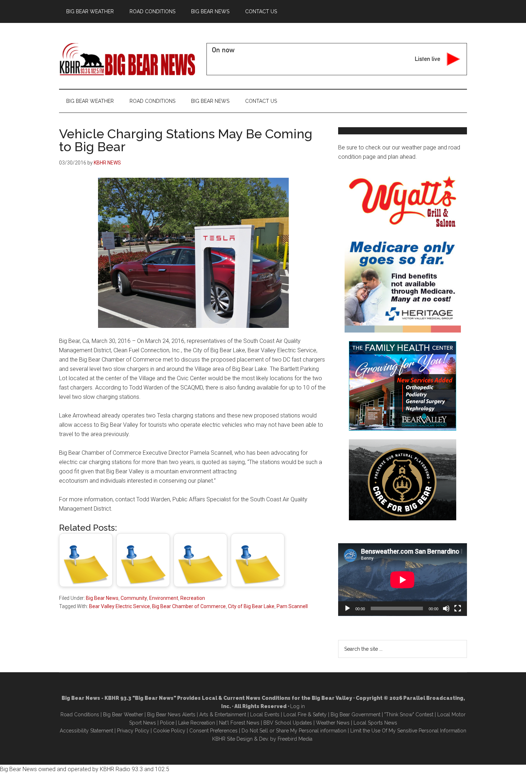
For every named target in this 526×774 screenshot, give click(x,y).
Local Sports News (375, 723)
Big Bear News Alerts (171, 714)
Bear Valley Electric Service (119, 606)
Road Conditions (79, 714)
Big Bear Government (355, 714)
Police (167, 723)
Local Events (264, 714)
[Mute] (446, 608)
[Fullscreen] (457, 608)
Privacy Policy (133, 731)
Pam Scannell (292, 606)
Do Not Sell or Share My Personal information (294, 731)
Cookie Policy (169, 731)
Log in (297, 706)
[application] (402, 579)
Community (134, 598)
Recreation (192, 598)
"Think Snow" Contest (408, 714)
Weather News (333, 723)
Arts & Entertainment (222, 714)
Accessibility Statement (86, 731)
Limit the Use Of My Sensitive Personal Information (408, 731)
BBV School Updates (287, 723)
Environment (163, 598)
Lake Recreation (196, 723)
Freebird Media (295, 739)
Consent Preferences (213, 731)
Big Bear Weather (123, 714)
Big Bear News (102, 598)
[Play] (347, 608)
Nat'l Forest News (239, 723)
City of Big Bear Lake (251, 606)
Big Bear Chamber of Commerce (189, 606)
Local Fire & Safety (305, 714)
